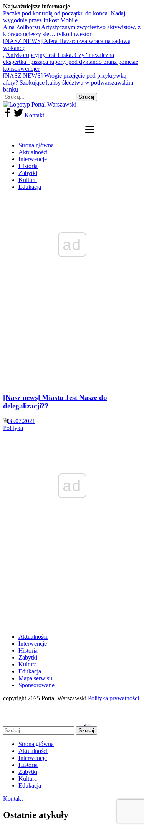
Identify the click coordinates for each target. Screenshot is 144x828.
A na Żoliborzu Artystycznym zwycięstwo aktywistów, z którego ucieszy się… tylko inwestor (72, 30)
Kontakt (34, 115)
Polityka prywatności (113, 698)
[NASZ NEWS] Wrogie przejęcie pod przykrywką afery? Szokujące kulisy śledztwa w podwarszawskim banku (68, 82)
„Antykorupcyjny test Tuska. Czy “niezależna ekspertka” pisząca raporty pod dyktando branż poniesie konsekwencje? (70, 62)
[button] (89, 132)
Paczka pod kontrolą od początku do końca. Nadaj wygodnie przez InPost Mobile (64, 16)
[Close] (88, 725)
